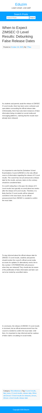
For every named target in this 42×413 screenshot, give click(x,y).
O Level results (16, 393)
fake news (7, 393)
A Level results (30, 391)
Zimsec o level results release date (15, 398)
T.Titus (29, 47)
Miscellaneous (16, 391)
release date (27, 393)
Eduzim (21, 4)
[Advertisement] (21, 77)
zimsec (33, 396)
